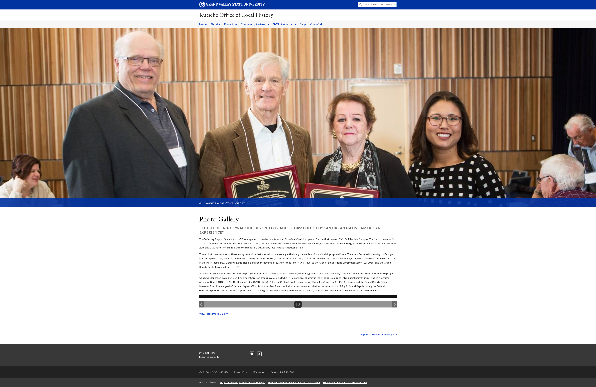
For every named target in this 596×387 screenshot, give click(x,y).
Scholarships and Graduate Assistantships (345, 382)
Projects (229, 24)
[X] (259, 353)
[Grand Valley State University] (232, 6)
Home (203, 24)
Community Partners (254, 24)
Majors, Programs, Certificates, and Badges (242, 382)
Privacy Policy (241, 372)
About (214, 24)
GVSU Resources (283, 24)
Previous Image (201, 304)
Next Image (394, 304)
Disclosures (259, 372)
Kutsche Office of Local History (236, 14)
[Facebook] (252, 353)
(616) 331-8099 (207, 353)
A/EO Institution (214, 372)
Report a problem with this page (378, 334)
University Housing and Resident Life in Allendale (294, 382)
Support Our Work (311, 24)
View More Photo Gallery (213, 313)
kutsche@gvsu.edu (209, 356)
